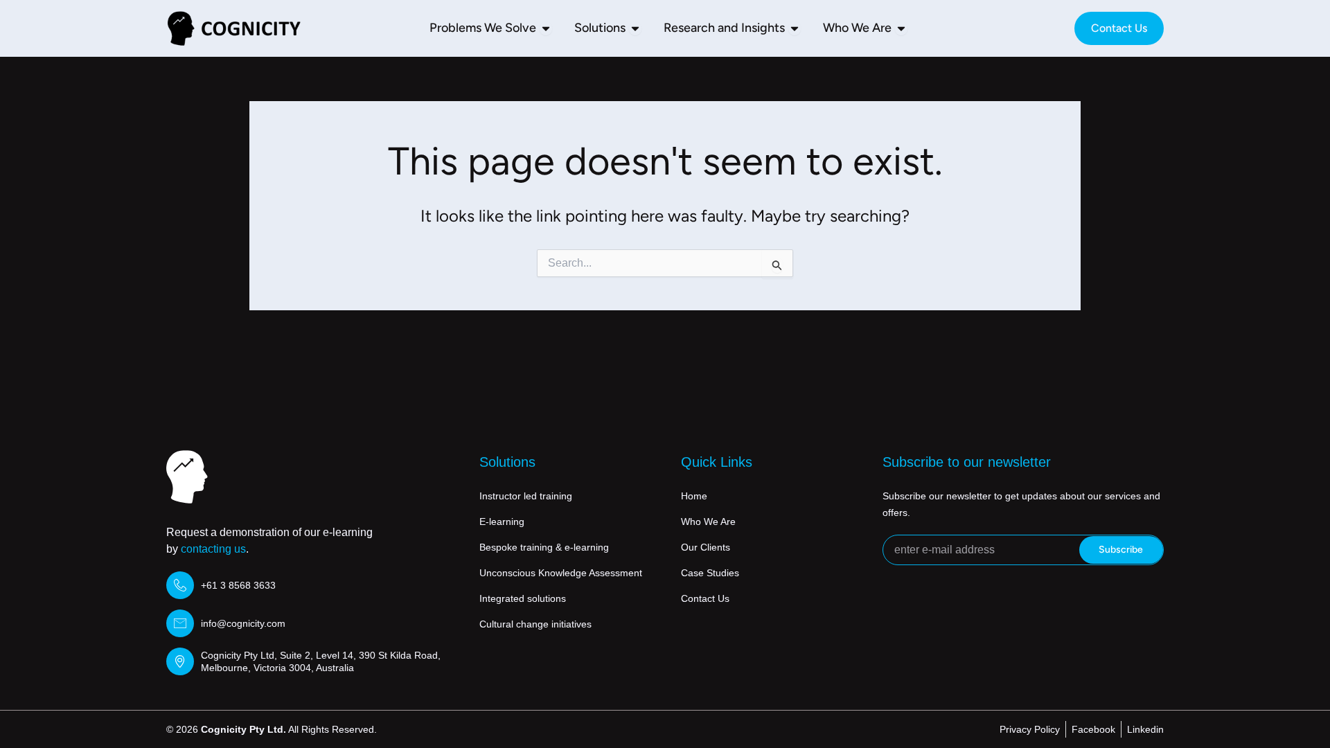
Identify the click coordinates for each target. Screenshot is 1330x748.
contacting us (213, 549)
